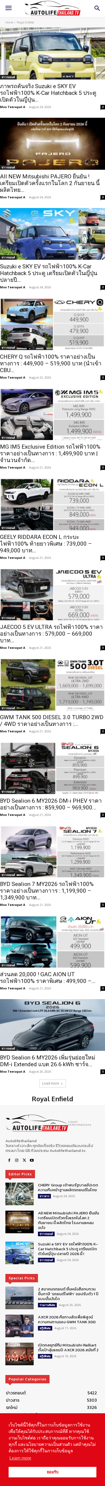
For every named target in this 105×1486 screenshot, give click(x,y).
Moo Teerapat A (12, 107)
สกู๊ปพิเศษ (45, 1328)
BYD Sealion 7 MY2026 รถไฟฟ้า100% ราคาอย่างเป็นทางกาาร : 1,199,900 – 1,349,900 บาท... (47, 891)
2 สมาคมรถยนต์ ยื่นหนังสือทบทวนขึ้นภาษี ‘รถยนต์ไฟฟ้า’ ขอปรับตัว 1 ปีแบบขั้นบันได (68, 1294)
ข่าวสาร (44, 1196)
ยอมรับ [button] (52, 1472)
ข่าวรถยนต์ (8, 77)
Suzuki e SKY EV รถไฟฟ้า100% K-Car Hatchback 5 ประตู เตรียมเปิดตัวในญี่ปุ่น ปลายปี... (48, 273)
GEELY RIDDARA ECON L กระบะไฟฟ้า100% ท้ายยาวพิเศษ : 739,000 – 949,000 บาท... (46, 544)
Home (9, 22)
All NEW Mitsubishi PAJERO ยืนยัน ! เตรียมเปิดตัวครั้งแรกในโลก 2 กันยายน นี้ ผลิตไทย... (50, 183)
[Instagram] (16, 1160)
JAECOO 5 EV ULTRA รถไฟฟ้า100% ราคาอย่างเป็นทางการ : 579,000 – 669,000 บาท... (51, 634)
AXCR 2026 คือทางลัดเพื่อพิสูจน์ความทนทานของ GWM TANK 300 (67, 1319)
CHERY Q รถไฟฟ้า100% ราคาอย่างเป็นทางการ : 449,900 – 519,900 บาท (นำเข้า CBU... (51, 363)
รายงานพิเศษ (47, 1305)
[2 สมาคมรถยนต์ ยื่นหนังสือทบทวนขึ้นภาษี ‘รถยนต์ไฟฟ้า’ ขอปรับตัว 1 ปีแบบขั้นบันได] (19, 1298)
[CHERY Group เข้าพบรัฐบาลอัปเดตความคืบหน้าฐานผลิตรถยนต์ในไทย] (19, 1194)
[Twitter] (24, 1160)
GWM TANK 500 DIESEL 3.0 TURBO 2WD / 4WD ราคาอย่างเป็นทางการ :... (51, 720)
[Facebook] (9, 1160)
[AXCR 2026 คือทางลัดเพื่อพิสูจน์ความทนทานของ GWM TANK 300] (19, 1326)
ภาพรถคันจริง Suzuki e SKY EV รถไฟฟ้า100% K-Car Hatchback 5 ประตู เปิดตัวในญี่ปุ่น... (48, 93)
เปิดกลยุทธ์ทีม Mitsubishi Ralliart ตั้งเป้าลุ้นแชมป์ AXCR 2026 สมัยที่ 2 (68, 1347)
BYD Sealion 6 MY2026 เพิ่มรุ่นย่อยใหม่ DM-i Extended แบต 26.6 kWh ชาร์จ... (47, 1061)
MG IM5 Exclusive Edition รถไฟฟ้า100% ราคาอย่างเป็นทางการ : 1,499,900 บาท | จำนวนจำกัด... (50, 453)
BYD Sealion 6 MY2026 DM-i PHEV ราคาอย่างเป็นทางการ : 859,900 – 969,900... (51, 804)
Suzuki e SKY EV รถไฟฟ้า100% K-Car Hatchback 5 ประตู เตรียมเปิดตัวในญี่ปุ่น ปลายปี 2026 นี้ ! (68, 1249)
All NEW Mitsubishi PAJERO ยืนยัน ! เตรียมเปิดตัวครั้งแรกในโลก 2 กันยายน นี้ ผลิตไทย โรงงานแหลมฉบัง (68, 1220)
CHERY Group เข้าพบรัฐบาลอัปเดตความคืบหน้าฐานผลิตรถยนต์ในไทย (68, 1187)
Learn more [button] (20, 1458)
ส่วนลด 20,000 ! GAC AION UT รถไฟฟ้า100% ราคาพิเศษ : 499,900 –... (48, 977)
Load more (50, 1083)
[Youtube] (32, 1160)
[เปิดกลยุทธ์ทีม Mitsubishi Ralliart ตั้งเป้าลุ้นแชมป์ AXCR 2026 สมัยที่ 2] (19, 1354)
